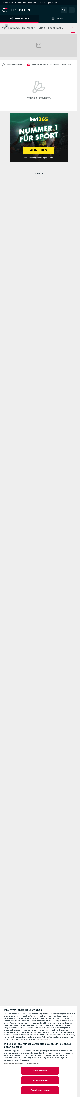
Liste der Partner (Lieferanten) (21, 1063)
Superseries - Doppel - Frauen (52, 64)
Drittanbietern (43, 1039)
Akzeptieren (40, 1070)
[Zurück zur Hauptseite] (19, 10)
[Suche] (64, 10)
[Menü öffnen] (72, 10)
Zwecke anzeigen (40, 1090)
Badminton (14, 64)
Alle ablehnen (40, 1080)
